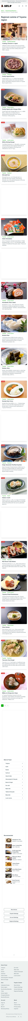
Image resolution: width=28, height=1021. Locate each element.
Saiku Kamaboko (7, 238)
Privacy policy (17, 1006)
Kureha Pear (5, 335)
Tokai (2, 991)
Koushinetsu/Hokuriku (11, 10)
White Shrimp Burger (8, 142)
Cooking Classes (11, 41)
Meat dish (16, 973)
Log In (2, 1004)
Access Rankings (14, 917)
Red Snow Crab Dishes (9, 561)
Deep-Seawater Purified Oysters (12, 465)
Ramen (2, 971)
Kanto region (4, 987)
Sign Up (3, 1002)
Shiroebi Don (6, 175)
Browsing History (5, 1008)
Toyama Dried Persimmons (10, 594)
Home (2, 10)
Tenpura (3, 967)
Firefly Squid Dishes (8, 76)
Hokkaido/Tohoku (5, 985)
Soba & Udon (10, 625)
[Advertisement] (14, 200)
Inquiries (16, 1008)
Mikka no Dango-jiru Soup (10, 693)
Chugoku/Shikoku (5, 995)
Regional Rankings (14, 921)
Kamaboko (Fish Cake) (9, 302)
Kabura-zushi (6, 497)
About (15, 1002)
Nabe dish (16, 969)
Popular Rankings (14, 913)
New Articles (14, 909)
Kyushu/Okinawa (5, 997)
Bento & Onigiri (4, 979)
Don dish (16, 967)
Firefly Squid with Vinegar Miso (11, 109)
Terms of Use (17, 1004)
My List (2, 1006)
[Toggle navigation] (26, 6)
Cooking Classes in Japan (10, 43)
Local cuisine (10, 107)
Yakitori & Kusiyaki (18, 971)
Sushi (8, 495)
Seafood (9, 74)
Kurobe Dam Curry (7, 401)
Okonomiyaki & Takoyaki (7, 977)
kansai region (4, 993)
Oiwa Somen (6, 627)
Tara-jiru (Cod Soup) (8, 660)
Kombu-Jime (6, 368)
